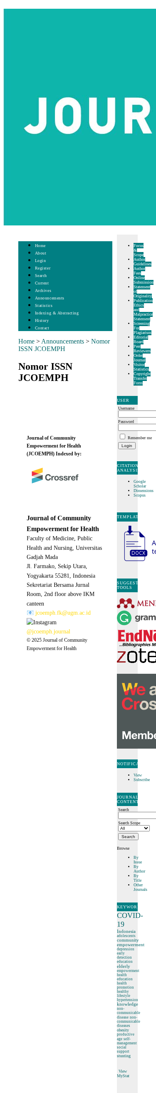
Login (40, 260)
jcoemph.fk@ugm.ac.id (63, 613)
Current (42, 283)
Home (40, 245)
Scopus (140, 495)
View (138, 775)
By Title (137, 878)
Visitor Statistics (141, 366)
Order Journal (140, 357)
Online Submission (144, 279)
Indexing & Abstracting (57, 313)
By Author (139, 868)
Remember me (140, 437)
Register (42, 268)
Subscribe (142, 779)
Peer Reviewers (142, 348)
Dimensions (144, 490)
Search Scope (129, 823)
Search (41, 275)
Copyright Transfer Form (142, 378)
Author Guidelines (142, 261)
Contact (42, 328)
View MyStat (123, 1073)
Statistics (43, 305)
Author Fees (139, 270)
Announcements (49, 298)
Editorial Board (141, 339)
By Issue (138, 859)
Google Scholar (140, 483)
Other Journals (140, 887)
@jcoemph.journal (48, 631)
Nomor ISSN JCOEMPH (64, 345)
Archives (43, 290)
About (41, 253)
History (42, 320)
